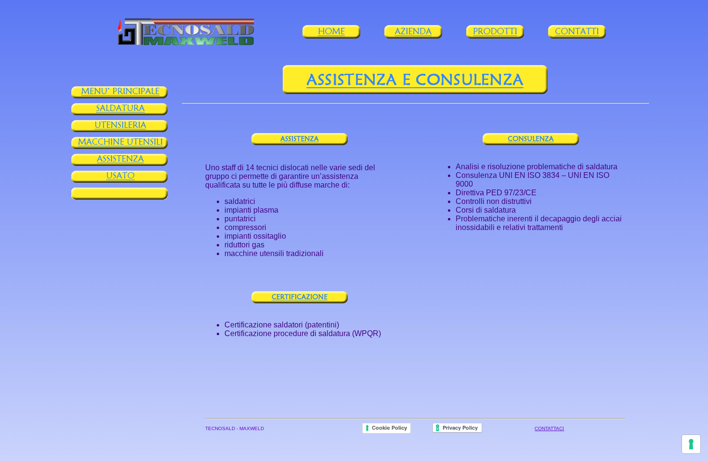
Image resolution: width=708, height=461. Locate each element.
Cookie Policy (389, 427)
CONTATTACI (549, 428)
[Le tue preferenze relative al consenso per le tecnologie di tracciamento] (691, 444)
